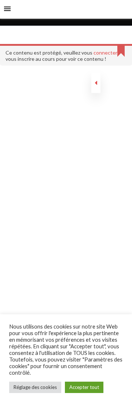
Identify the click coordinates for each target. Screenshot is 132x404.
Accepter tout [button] (84, 387)
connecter (105, 52)
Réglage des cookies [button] (35, 387)
